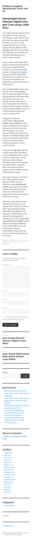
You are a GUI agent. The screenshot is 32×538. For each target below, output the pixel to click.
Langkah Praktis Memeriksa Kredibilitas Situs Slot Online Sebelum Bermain (14, 420)
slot (9, 244)
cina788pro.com (8, 526)
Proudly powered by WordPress (13, 534)
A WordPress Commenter (11, 436)
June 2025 (7, 487)
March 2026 (8, 465)
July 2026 (7, 455)
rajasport (5, 516)
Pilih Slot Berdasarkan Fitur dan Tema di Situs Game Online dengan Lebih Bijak (16, 393)
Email (5, 299)
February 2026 (9, 467)
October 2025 (9, 477)
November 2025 (10, 475)
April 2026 (8, 462)
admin (7, 240)
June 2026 (7, 457)
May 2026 (7, 460)
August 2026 (8, 453)
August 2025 (8, 482)
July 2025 (7, 484)
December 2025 (9, 472)
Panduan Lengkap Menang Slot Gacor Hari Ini (15, 8)
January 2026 (9, 470)
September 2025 (10, 479)
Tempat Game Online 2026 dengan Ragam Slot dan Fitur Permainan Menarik (16, 400)
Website (5, 308)
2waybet (25, 240)
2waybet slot (6, 242)
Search (4, 372)
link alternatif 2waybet (18, 72)
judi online (13, 242)
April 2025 (8, 492)
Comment (6, 264)
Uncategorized (9, 505)
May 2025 (7, 489)
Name (5, 291)
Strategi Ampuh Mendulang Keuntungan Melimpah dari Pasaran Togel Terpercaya (14, 413)
